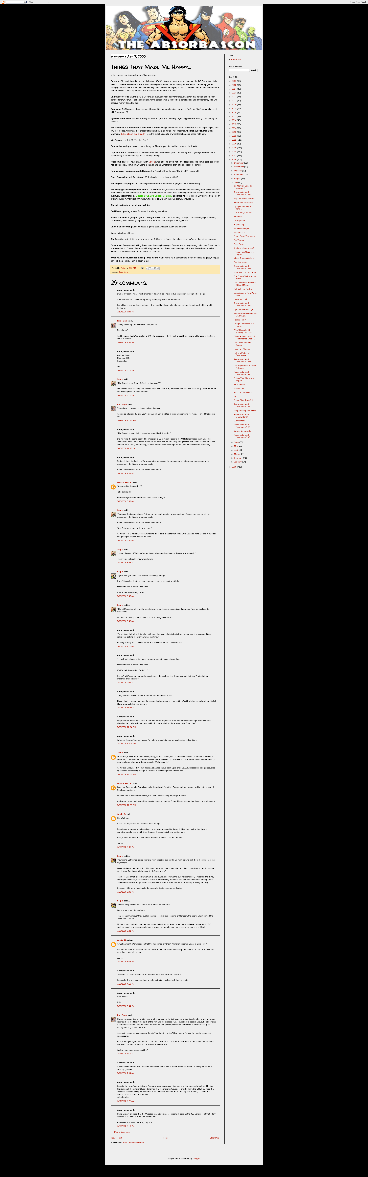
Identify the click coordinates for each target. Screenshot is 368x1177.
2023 (234, 93)
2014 (234, 128)
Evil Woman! (239, 421)
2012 (234, 136)
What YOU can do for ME (245, 272)
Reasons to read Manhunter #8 (241, 415)
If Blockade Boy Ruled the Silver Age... (245, 314)
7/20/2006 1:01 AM (125, 473)
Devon (151, 162)
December (239, 163)
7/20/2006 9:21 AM (125, 682)
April (236, 450)
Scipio (120, 379)
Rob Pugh (122, 321)
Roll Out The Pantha (243, 289)
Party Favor (239, 244)
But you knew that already (132, 134)
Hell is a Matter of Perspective (242, 354)
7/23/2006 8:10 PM (126, 1126)
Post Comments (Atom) (133, 1142)
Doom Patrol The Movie (244, 236)
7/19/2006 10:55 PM (126, 420)
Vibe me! (238, 216)
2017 (234, 116)
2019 (234, 108)
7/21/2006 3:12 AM (125, 1054)
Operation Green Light (244, 309)
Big (235, 396)
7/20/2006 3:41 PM (126, 931)
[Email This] (147, 268)
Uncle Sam (123, 272)
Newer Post (116, 1138)
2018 (234, 112)
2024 (234, 89)
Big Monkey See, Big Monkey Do (243, 187)
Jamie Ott (121, 814)
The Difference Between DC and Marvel (245, 283)
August (237, 178)
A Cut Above (239, 384)
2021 (234, 101)
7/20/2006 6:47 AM (125, 596)
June (236, 442)
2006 (234, 159)
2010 (234, 144)
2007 (234, 155)
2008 (234, 151)
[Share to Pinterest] (158, 268)
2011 (234, 140)
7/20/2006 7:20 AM (125, 646)
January (238, 462)
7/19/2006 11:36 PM (126, 448)
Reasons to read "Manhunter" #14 (242, 193)
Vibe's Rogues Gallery (244, 258)
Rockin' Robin (240, 320)
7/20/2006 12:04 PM (126, 727)
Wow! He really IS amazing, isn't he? (243, 331)
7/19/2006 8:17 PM (126, 370)
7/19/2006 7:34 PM (126, 312)
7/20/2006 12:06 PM (126, 774)
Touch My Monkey (242, 349)
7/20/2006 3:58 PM (126, 961)
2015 (234, 124)
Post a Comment (122, 1132)
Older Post (214, 1138)
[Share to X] (152, 268)
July (236, 182)
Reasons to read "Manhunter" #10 (242, 373)
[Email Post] (142, 268)
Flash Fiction (239, 232)
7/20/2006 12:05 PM (126, 743)
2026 (234, 81)
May (236, 446)
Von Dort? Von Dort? (243, 392)
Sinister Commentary (243, 431)
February (238, 458)
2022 (234, 96)
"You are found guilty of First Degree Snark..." (244, 337)
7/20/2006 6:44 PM (126, 1006)
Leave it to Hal (240, 299)
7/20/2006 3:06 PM (126, 847)
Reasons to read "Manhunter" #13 (242, 267)
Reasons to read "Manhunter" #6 (242, 436)
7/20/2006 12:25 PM (126, 805)
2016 (234, 120)
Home (165, 1138)
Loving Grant (239, 220)
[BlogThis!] (149, 268)
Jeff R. (120, 753)
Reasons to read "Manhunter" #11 (242, 360)
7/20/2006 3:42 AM (125, 501)
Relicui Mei (236, 59)
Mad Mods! (239, 388)
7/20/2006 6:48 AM (125, 621)
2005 (234, 467)
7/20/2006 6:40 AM (125, 540)
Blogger (196, 1158)
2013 (234, 132)
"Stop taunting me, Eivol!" (245, 410)
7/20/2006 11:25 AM (126, 707)
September (239, 174)
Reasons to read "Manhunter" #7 (242, 425)
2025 (234, 85)
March (237, 454)
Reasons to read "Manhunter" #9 (242, 405)
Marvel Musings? (241, 228)
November (239, 167)
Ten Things (239, 240)
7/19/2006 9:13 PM (126, 395)
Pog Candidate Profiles (244, 198)
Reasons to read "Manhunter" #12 (242, 304)
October (238, 171)
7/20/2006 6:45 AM (125, 562)
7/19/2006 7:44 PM (126, 342)
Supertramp (239, 224)
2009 (234, 147)
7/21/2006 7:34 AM (125, 1073)
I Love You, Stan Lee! (243, 213)
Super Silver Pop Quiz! (244, 400)
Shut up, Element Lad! (244, 248)
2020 (234, 104)
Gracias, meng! (241, 262)
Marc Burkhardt (124, 482)
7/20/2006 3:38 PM (126, 892)
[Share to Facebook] (155, 268)
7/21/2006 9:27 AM (125, 1101)
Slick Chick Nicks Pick (243, 202)
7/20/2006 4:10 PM (126, 984)
